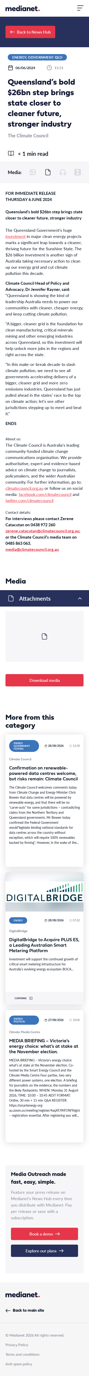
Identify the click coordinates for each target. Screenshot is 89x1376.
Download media (44, 680)
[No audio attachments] (62, 172)
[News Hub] (22, 8)
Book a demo (41, 1234)
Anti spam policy (18, 1363)
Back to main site (28, 1310)
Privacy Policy (16, 1344)
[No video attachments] (77, 172)
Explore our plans (41, 1251)
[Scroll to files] (48, 172)
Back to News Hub (34, 32)
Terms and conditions (22, 1354)
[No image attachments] (33, 172)
